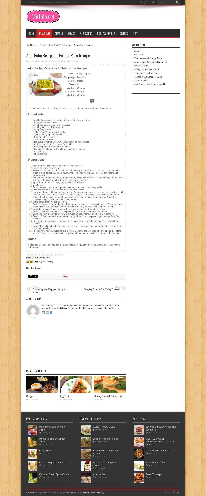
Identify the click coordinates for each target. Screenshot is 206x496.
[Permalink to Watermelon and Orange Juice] (32, 434)
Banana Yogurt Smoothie (52, 462)
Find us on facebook (61, 492)
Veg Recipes (86, 33)
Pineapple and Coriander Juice (148, 77)
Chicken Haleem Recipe (105, 438)
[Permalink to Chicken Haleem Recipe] (86, 446)
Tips (135, 33)
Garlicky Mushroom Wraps (160, 450)
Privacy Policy (97, 492)
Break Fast (44, 33)
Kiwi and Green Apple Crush (54, 474)
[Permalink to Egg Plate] (76, 392)
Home (31, 33)
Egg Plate (65, 396)
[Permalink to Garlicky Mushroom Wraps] (139, 458)
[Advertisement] (76, 345)
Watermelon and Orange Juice (148, 58)
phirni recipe (98, 474)
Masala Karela (140, 80)
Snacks (59, 33)
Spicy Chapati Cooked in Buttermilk (150, 62)
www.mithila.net (33, 492)
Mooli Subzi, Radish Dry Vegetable (150, 84)
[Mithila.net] (43, 21)
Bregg (29, 396)
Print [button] (92, 102)
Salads (71, 33)
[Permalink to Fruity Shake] (32, 458)
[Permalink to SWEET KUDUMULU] (86, 434)
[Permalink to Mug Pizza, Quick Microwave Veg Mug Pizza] (139, 446)
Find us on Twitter (80, 492)
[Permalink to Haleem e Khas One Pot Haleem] (86, 458)
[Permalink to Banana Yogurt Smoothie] (32, 470)
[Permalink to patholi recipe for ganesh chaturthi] (86, 470)
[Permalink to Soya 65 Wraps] (139, 482)
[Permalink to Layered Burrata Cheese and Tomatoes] (139, 434)
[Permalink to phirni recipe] (86, 482)
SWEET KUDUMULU (103, 426)
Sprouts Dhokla (141, 66)
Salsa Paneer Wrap (156, 462)
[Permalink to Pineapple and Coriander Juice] (32, 446)
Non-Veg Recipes (106, 33)
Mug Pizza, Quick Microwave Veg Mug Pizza (160, 440)
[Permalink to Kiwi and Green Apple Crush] (32, 482)
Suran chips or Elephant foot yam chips (50, 289)
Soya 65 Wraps (154, 474)
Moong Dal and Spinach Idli (108, 396)
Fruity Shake (45, 450)
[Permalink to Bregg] (42, 392)
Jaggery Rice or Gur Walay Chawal (102, 288)
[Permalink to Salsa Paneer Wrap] (139, 470)
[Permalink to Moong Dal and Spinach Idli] (110, 392)
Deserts (124, 33)
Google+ (46, 492)
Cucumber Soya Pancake (145, 73)
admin (37, 61)
